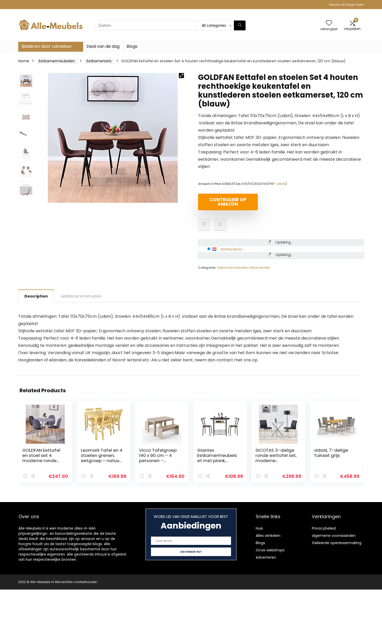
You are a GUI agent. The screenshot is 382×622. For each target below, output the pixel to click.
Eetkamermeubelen (57, 61)
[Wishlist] (329, 23)
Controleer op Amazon (227, 202)
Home (23, 61)
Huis (259, 528)
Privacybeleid (324, 528)
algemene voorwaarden (333, 535)
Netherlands (231, 249)
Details (281, 183)
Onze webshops (270, 550)
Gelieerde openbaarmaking (336, 542)
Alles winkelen (268, 535)
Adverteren (266, 557)
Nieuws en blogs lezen (346, 4)
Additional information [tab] (81, 296)
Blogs (132, 46)
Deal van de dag (103, 46)
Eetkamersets (99, 61)
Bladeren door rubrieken (46, 46)
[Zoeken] (240, 25)
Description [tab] (36, 296)
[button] (181, 75)
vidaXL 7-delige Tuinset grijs (331, 452)
